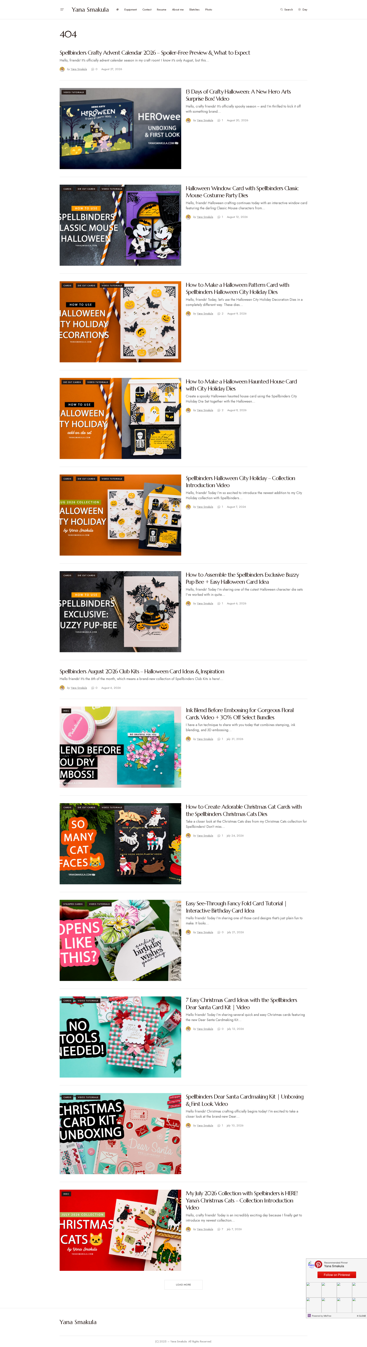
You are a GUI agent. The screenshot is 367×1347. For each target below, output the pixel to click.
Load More (183, 1284)
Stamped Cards (73, 904)
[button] (62, 9)
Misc (66, 710)
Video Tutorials (73, 92)
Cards (67, 188)
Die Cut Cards (86, 188)
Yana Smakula (90, 9)
